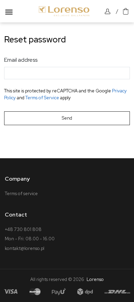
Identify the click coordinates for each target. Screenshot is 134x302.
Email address (20, 59)
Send (67, 118)
